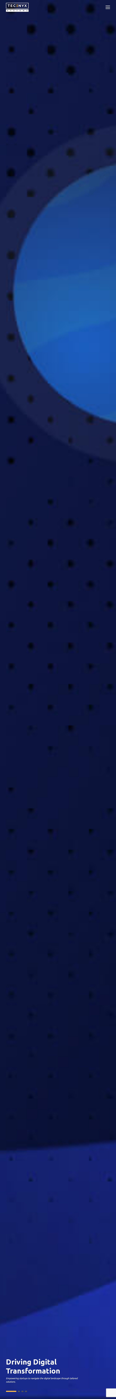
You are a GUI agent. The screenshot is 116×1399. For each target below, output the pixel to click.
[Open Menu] (108, 7)
